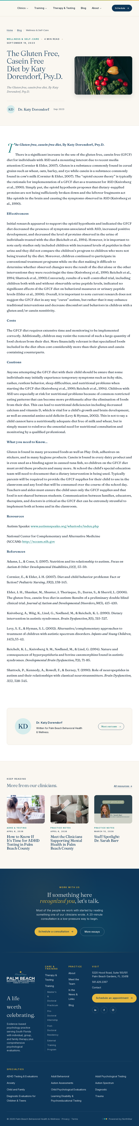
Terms (74, 1119)
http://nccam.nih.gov (38, 541)
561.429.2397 (100, 981)
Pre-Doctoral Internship (52, 1015)
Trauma (99, 1096)
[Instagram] (113, 1010)
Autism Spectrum (104, 1082)
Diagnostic (101, 1089)
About (95, 8)
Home (10, 30)
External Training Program (51, 1045)
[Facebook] (104, 1010)
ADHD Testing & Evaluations (22, 1076)
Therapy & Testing (64, 8)
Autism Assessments (62, 1082)
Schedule (122, 8)
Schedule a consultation (55, 931)
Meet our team (111, 726)
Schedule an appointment (114, 998)
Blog (83, 8)
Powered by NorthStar (120, 1119)
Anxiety (11, 1082)
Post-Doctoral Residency (52, 1030)
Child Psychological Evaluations (68, 1089)
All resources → (123, 786)
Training (39, 8)
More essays (92, 931)
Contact (96, 987)
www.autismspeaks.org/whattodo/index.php (65, 526)
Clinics (21, 8)
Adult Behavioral (60, 1076)
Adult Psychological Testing (110, 1076)
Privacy (66, 1119)
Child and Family (16, 1089)
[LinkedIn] (95, 1010)
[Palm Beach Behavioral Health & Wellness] (21, 977)
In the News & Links (73, 994)
